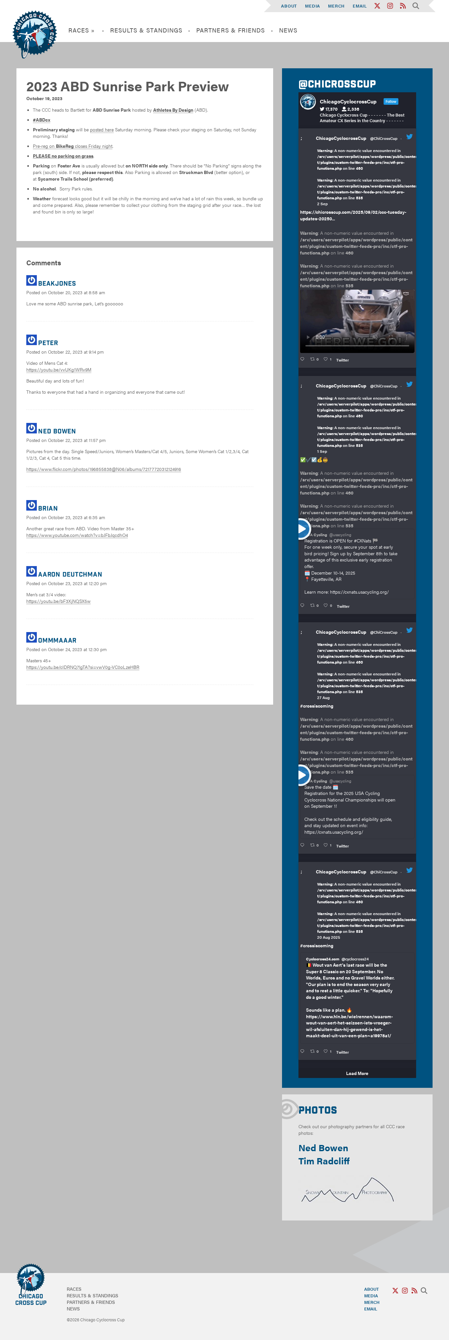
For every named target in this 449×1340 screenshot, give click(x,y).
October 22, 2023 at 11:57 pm (77, 440)
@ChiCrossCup (383, 138)
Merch (336, 6)
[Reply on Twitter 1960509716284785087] (303, 845)
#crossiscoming (316, 705)
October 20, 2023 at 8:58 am (76, 292)
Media (312, 6)
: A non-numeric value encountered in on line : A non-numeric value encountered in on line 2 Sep (367, 177)
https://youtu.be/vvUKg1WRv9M (58, 369)
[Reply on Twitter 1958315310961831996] (303, 1051)
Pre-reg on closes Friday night (72, 146)
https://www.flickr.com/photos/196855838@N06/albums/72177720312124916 (103, 469)
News (288, 30)
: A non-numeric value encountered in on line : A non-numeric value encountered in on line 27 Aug (367, 670)
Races (74, 1288)
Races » (81, 30)
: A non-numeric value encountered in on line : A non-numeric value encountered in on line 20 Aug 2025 (367, 910)
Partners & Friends (230, 30)
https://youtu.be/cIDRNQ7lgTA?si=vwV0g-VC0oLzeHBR (82, 667)
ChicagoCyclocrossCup (341, 138)
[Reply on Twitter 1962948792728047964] (303, 359)
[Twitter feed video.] (357, 321)
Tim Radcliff (324, 1160)
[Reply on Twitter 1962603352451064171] (303, 605)
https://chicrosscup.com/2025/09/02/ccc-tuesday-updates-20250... (353, 215)
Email (360, 6)
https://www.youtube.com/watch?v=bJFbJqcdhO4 (77, 535)
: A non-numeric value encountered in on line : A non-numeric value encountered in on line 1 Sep (367, 424)
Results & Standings (146, 30)
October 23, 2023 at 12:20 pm (77, 583)
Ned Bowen (323, 1147)
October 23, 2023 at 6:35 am (76, 517)
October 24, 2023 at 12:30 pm (77, 649)
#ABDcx (41, 119)
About (289, 6)
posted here (102, 129)
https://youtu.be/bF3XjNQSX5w (58, 601)
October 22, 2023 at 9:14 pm (76, 351)
